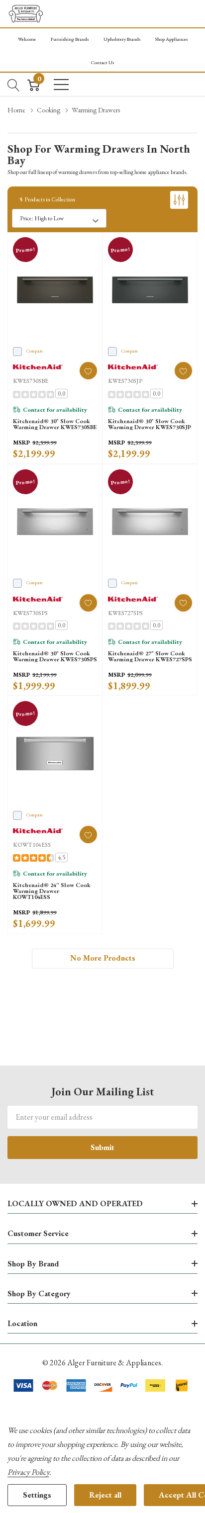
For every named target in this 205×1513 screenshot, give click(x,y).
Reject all (105, 1495)
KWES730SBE (30, 381)
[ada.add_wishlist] (88, 370)
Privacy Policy (28, 1472)
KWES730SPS (30, 613)
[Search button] (13, 84)
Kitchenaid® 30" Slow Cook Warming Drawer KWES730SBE (55, 424)
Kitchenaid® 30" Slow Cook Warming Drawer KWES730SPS (55, 656)
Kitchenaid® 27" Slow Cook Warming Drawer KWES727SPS (150, 656)
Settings (37, 1495)
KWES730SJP (125, 381)
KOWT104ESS (32, 845)
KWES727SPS (125, 613)
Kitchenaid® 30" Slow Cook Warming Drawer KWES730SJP (149, 424)
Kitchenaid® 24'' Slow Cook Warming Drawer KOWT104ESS (52, 891)
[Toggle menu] (61, 84)
